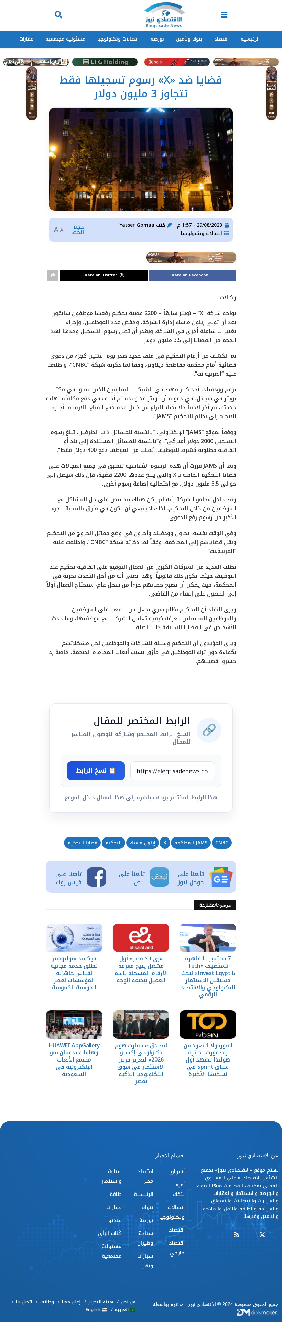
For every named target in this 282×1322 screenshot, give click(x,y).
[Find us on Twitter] (262, 1235)
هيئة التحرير (100, 1302)
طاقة (116, 1194)
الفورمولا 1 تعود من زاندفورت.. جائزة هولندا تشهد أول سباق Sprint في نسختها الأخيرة (208, 1059)
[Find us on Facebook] (275, 1235)
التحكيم (113, 842)
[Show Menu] (224, 15)
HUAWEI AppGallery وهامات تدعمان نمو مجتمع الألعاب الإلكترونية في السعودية (74, 1059)
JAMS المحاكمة (190, 842)
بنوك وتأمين (189, 39)
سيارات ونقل (145, 1260)
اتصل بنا (23, 1302)
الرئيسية (250, 39)
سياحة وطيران (145, 1238)
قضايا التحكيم (82, 842)
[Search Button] (58, 15)
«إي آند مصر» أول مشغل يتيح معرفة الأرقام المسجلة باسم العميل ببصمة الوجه (140, 969)
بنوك (147, 1207)
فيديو (115, 1220)
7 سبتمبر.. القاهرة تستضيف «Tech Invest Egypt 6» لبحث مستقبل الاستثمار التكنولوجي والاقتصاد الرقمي (208, 976)
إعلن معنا (71, 1302)
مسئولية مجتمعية (65, 39)
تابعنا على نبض (132, 878)
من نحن (128, 1302)
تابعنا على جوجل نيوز (191, 878)
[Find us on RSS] (236, 1235)
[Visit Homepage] (164, 15)
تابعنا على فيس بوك (68, 878)
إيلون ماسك (142, 842)
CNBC (221, 842)
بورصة (157, 39)
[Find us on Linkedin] (249, 1235)
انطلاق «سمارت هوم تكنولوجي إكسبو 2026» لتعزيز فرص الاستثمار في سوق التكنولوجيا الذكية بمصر (141, 1063)
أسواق (177, 1171)
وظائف (47, 1302)
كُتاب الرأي (110, 1233)
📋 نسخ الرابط (96, 770)
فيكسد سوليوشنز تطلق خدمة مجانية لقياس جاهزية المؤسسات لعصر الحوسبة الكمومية (74, 972)
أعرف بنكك (179, 1189)
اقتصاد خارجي (177, 1247)
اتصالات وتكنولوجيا (118, 39)
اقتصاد (221, 39)
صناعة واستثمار (111, 1176)
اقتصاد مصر (145, 1176)
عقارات (26, 39)
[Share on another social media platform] (52, 275)
